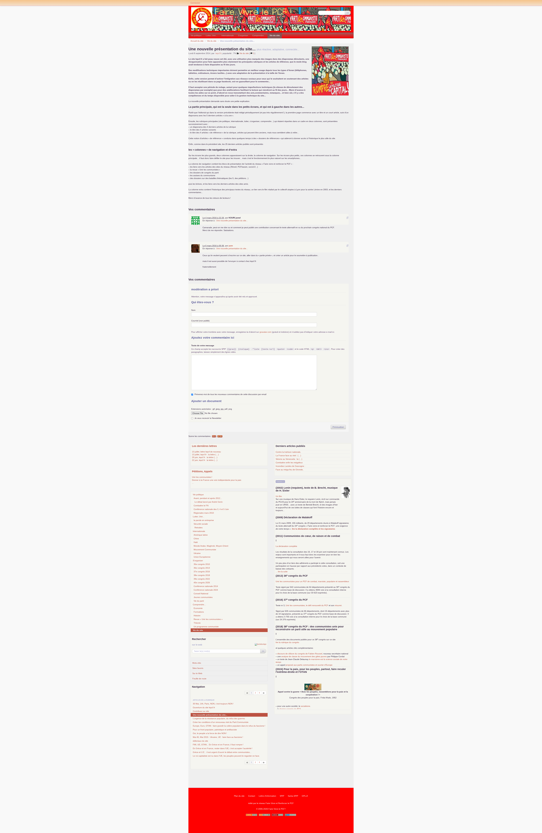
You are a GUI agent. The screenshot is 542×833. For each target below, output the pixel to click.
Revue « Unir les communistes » (208, 619)
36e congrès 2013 (202, 568)
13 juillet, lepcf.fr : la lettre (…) (205, 454)
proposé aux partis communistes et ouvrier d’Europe (309, 665)
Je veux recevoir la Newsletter (207, 418)
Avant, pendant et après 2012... (208, 498)
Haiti (196, 542)
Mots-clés (196, 663)
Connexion (195, 3)
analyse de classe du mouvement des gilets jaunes (304, 656)
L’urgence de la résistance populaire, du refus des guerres (219, 718)
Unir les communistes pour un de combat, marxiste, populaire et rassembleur (312, 581)
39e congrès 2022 (202, 579)
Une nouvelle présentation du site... (232, 220)
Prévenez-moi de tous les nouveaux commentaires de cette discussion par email (230, 394)
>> (348, 13)
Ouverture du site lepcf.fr (204, 707)
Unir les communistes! (202, 477)
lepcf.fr (218, 53)
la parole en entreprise (204, 520)
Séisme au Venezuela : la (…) (289, 459)
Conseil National (201, 593)
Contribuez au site (201, 711)
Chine (196, 538)
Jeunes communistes (203, 597)
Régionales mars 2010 (204, 513)
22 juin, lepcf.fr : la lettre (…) (204, 460)
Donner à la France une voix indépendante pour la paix (216, 480)
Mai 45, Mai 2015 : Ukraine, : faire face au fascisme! (218, 737)
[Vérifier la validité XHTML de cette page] (251, 815)
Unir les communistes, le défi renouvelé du (307, 605)
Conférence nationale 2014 (206, 586)
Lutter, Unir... (211, 35)
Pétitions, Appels (202, 471)
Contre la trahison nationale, (288, 452)
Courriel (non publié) (200, 321)
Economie (198, 608)
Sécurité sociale (201, 524)
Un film (279, 496)
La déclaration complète (286, 546)
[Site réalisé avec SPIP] (290, 815)
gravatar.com (265, 332)
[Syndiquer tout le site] (264, 815)
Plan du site (239, 796)
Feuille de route (199, 678)
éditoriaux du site (200, 741)
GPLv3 (305, 796)
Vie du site (275, 35)
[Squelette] (277, 815)
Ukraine (197, 553)
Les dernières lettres (204, 446)
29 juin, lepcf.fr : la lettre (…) (204, 457)
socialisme (305, 706)
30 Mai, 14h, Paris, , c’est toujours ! (213, 704)
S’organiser (243, 35)
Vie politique (196, 35)
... (193, 483)
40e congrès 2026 (202, 582)
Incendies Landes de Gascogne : (290, 466)
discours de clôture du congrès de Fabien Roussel (299, 653)
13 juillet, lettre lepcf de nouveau (206, 452)
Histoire (197, 615)
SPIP (282, 796)
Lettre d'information (267, 796)
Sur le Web (197, 673)
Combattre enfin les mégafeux (289, 462)
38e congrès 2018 (202, 575)
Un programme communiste (206, 626)
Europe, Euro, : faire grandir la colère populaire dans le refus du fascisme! (229, 726)
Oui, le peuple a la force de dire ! (210, 733)
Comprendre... (258, 35)
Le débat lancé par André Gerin (208, 502)
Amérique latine (201, 535)
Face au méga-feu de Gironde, (289, 469)
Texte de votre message (202, 345)
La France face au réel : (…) (288, 455)
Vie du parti (199, 601)
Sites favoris (197, 668)
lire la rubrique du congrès (287, 642)
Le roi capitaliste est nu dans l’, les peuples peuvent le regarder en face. (226, 756)
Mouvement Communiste (205, 549)
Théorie (197, 623)
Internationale (227, 35)
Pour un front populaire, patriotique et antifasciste (215, 730)
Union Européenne (202, 557)
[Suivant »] (263, 693)
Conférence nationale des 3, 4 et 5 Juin (211, 509)
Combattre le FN (201, 505)
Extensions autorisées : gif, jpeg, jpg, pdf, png (211, 409)
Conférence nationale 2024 (206, 590)
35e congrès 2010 (202, 564)
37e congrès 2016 (202, 571)
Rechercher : (324, 8)
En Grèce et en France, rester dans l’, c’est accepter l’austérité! (222, 748)
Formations (199, 612)
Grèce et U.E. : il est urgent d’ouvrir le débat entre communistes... (222, 752)
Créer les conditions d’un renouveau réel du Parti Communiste (220, 722)
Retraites (198, 527)
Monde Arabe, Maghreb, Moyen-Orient (211, 546)
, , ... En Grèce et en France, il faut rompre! (218, 744)
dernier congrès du (290, 709)
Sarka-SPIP (293, 796)
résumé (338, 605)
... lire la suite (282, 571)
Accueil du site (197, 41)
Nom (193, 310)
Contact (251, 796)
